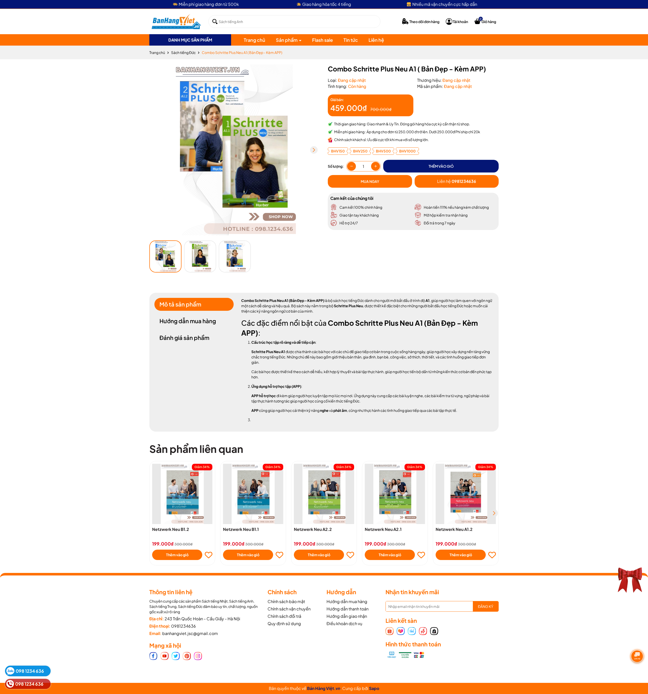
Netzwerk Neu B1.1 (241, 529)
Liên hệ (376, 40)
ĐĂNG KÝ (485, 606)
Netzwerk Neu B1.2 (170, 529)
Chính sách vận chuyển (289, 608)
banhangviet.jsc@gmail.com (190, 633)
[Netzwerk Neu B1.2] (182, 494)
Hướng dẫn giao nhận (347, 616)
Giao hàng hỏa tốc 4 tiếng (326, 4)
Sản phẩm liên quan (196, 448)
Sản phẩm (287, 40)
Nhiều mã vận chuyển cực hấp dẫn (444, 4)
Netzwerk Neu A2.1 (383, 529)
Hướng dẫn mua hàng (347, 601)
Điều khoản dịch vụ (344, 623)
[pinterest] (187, 655)
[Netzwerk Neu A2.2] (324, 494)
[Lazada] (401, 630)
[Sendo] (423, 630)
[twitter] (176, 655)
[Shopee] (390, 630)
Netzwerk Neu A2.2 (313, 529)
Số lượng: (336, 166)
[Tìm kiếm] (215, 21)
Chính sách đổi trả (284, 616)
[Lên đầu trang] (638, 662)
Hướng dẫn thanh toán (348, 608)
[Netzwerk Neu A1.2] (466, 494)
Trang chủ (254, 40)
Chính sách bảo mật (286, 601)
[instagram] (198, 655)
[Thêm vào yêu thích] (208, 555)
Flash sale (322, 40)
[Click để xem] (234, 149)
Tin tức (350, 40)
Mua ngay (370, 181)
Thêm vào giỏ (177, 554)
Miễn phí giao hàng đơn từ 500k (209, 4)
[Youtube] (164, 655)
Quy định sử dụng (284, 623)
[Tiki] (412, 630)
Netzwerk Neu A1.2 (454, 529)
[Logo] (176, 21)
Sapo (374, 688)
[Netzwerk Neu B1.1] (253, 494)
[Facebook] (153, 655)
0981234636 (183, 626)
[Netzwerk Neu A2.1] (395, 494)
